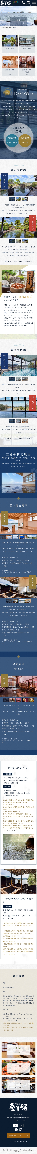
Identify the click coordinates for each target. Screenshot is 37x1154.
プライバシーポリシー (19, 1141)
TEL (23, 5)
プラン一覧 (28, 5)
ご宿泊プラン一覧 (15, 1136)
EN (21, 1125)
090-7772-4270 (21, 1121)
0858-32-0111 (12, 830)
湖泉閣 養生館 (6, 28)
